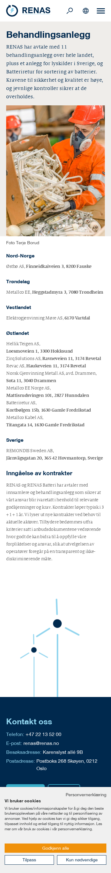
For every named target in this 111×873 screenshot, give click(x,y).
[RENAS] (35, 11)
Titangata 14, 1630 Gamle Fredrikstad (45, 424)
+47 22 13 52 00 (43, 734)
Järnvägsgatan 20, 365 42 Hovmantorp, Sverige (54, 458)
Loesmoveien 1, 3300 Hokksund (39, 351)
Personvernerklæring (86, 794)
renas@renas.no (41, 743)
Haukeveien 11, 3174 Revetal (56, 365)
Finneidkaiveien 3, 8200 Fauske (59, 266)
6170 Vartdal (77, 317)
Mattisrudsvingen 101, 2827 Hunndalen (47, 395)
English (86, 11)
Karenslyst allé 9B (63, 752)
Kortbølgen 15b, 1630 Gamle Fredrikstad (48, 410)
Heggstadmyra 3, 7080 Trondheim (67, 292)
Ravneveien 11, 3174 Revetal (71, 358)
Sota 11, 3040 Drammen (31, 380)
